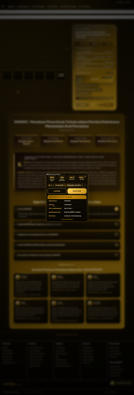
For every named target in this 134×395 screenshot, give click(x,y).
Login (57, 191)
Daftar (77, 191)
